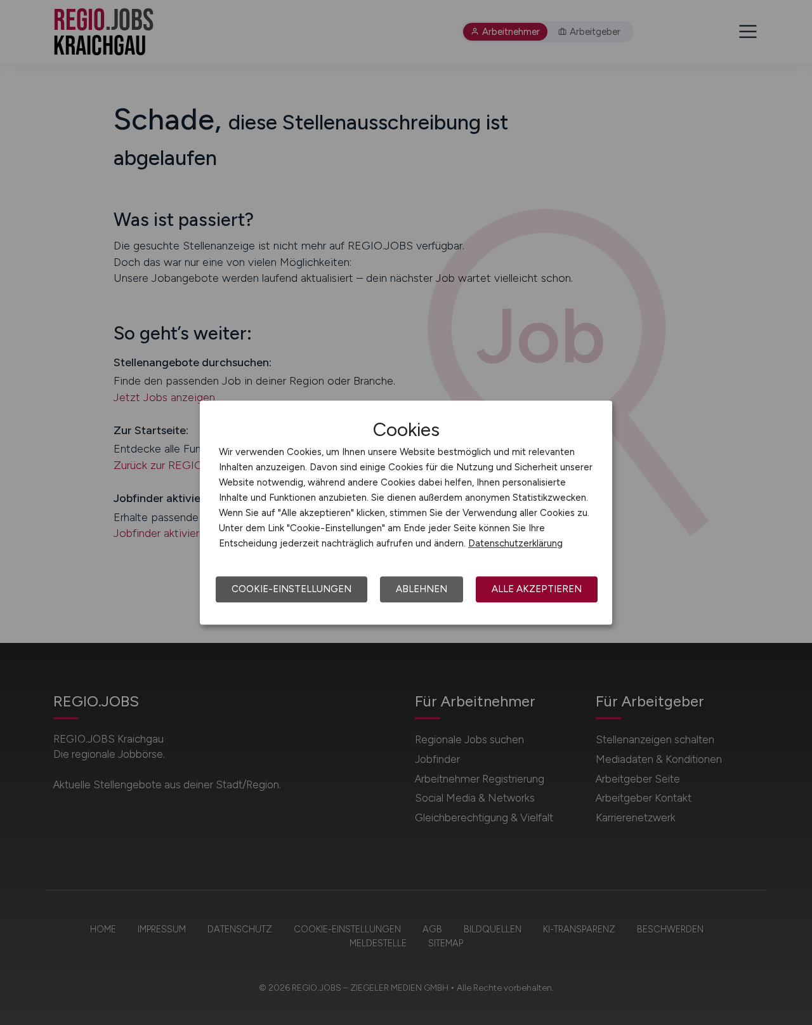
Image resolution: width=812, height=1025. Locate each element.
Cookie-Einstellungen (291, 589)
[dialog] (406, 512)
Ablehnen (421, 589)
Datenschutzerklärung (515, 543)
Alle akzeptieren (537, 589)
